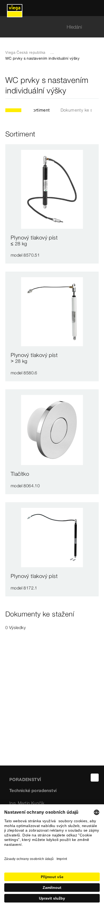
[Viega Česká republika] (14, 8)
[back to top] (95, 778)
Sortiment (40, 110)
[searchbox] (47, 27)
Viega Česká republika (25, 52)
